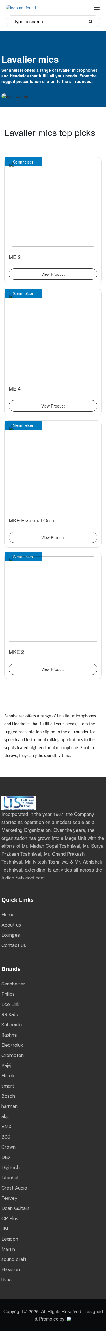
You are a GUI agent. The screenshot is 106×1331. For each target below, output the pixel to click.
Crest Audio (14, 1188)
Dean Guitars (15, 1208)
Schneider (12, 1024)
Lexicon (9, 1239)
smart (7, 1086)
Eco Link (10, 1004)
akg (5, 1116)
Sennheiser (13, 984)
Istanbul (9, 1178)
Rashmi (9, 1035)
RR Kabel (10, 1014)
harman (9, 1106)
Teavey (9, 1198)
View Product (53, 274)
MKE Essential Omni (32, 520)
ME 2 (15, 256)
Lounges (10, 935)
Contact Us (13, 945)
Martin (8, 1249)
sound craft (14, 1259)
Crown (8, 1147)
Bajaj (6, 1065)
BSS (5, 1137)
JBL (5, 1229)
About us (11, 925)
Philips (8, 994)
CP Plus (9, 1218)
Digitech (10, 1167)
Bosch (8, 1096)
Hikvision (10, 1269)
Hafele (8, 1076)
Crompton (12, 1055)
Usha (6, 1280)
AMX (6, 1127)
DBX (6, 1157)
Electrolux (12, 1045)
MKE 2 (16, 651)
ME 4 (15, 388)
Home (8, 915)
